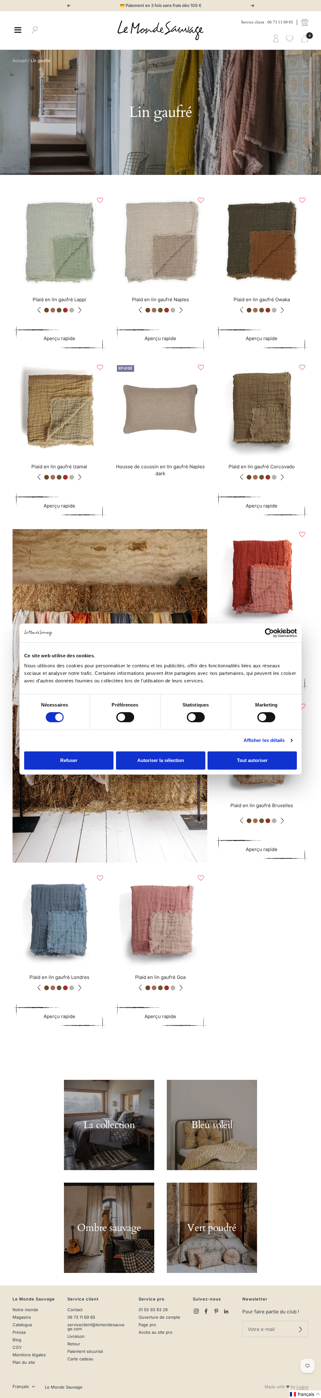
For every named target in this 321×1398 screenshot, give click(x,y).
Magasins (22, 1317)
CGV (17, 1347)
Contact (74, 1310)
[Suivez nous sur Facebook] (206, 1311)
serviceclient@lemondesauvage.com (95, 1327)
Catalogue (22, 1325)
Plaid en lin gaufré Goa (160, 977)
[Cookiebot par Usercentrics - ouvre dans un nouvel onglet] (269, 633)
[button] (100, 200)
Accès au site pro (155, 1332)
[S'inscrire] (300, 1329)
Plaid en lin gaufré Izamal (59, 467)
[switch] (125, 717)
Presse (19, 1332)
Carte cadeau (80, 1359)
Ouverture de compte (159, 1317)
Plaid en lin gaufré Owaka (262, 299)
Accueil (20, 60)
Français (21, 1386)
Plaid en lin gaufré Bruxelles (261, 805)
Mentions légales (29, 1355)
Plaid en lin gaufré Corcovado (262, 467)
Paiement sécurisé (85, 1351)
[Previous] (19, 242)
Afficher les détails (264, 740)
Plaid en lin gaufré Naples (160, 299)
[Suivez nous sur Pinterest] (216, 1311)
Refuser (68, 760)
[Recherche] (35, 30)
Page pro (147, 1325)
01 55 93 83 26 (153, 1310)
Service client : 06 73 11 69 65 (267, 22)
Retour (73, 1344)
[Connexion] (276, 39)
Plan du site (24, 1362)
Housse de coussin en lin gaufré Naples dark (160, 470)
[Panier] (304, 39)
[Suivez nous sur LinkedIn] (226, 1311)
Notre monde (25, 1310)
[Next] (100, 242)
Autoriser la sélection (160, 760)
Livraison (76, 1336)
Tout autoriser (252, 760)
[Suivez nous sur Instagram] (196, 1311)
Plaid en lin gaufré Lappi (59, 299)
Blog (17, 1340)
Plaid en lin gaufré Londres (59, 977)
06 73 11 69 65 (81, 1317)
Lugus (302, 1386)
